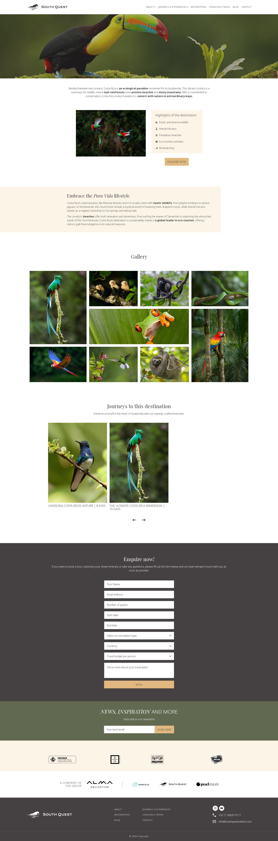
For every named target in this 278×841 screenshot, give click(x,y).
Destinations (122, 814)
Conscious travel (153, 814)
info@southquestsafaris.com (235, 821)
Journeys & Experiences (157, 809)
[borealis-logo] (140, 784)
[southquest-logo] (173, 784)
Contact (148, 820)
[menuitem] (151, 7)
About (118, 809)
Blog (117, 820)
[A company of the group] (100, 784)
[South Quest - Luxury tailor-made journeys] (47, 7)
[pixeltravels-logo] (207, 784)
